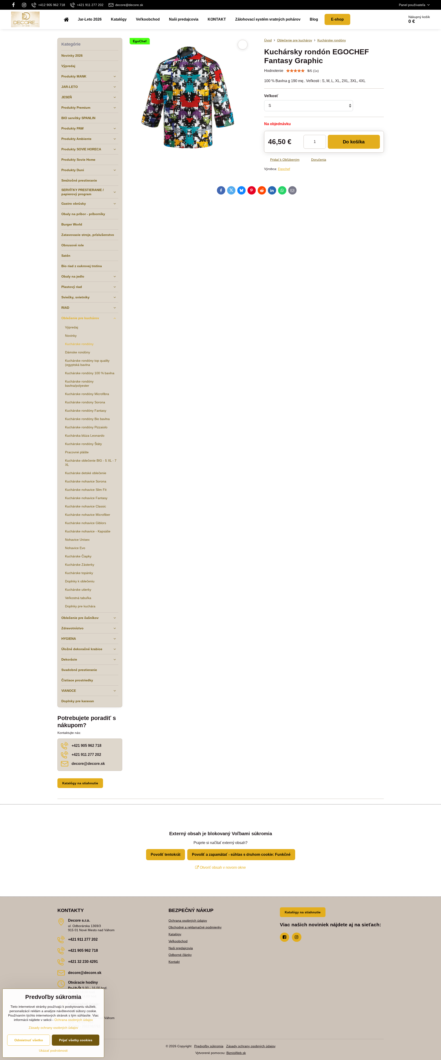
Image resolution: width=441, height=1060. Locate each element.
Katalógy (175, 934)
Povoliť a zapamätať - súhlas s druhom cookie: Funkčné (241, 854)
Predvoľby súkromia (208, 1046)
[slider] (295, 71)
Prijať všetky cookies (75, 1040)
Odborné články (180, 955)
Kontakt (174, 962)
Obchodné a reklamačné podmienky (195, 927)
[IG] (24, 5)
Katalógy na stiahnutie (80, 783)
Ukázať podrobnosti (53, 1050)
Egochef (284, 169)
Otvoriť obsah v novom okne (222, 867)
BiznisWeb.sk (236, 1053)
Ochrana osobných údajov (188, 920)
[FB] (15, 5)
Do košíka (354, 141)
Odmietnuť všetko (28, 1040)
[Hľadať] (388, 19)
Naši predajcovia (181, 948)
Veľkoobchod (178, 941)
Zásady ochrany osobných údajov (250, 1046)
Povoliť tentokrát (165, 854)
